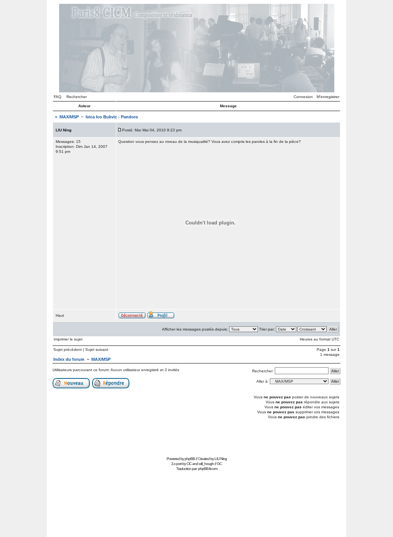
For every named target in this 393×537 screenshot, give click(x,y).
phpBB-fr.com (207, 469)
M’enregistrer (328, 97)
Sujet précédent (67, 349)
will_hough (206, 464)
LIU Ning (221, 459)
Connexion (303, 97)
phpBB (190, 459)
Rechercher (76, 97)
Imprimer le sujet (68, 339)
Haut (60, 315)
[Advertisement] (196, 436)
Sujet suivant (96, 349)
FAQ (57, 97)
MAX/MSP (69, 117)
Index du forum (68, 359)
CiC (189, 464)
